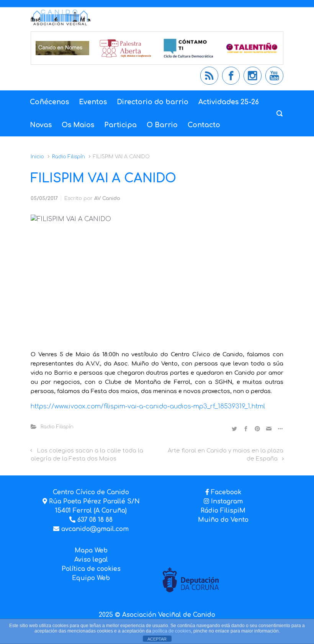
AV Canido (107, 198)
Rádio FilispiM (223, 510)
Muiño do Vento (223, 519)
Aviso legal (91, 559)
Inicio (37, 156)
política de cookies (171, 631)
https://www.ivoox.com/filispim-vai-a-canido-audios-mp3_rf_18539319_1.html (148, 406)
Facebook (226, 492)
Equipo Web (91, 578)
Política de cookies (91, 568)
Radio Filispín (68, 156)
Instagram (226, 501)
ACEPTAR (157, 639)
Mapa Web (91, 550)
